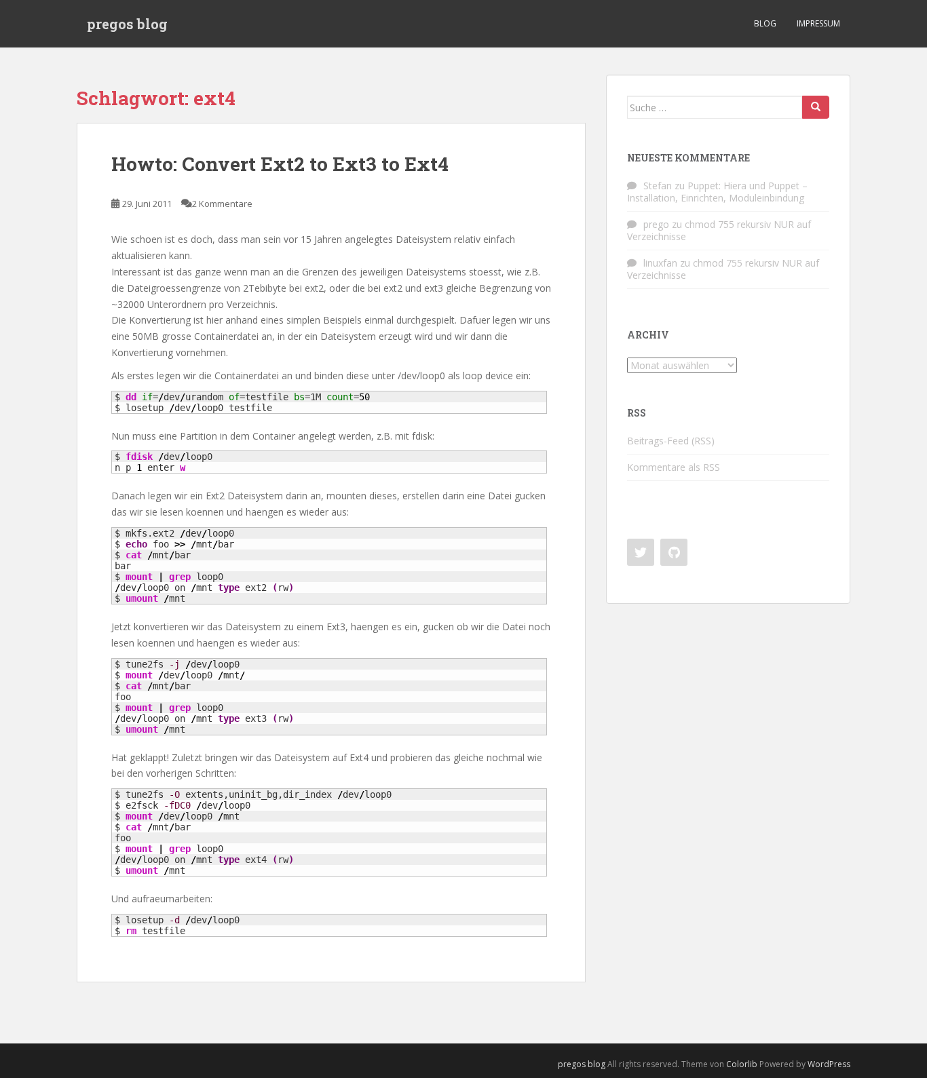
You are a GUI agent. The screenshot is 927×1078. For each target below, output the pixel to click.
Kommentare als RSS (673, 467)
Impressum (818, 23)
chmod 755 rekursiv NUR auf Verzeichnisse (719, 230)
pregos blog (127, 24)
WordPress (829, 1064)
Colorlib (741, 1064)
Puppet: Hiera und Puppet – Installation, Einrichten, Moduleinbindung (717, 191)
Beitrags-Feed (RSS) (671, 440)
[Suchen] (815, 107)
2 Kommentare (222, 203)
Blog (765, 23)
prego (656, 224)
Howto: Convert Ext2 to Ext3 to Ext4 (280, 163)
